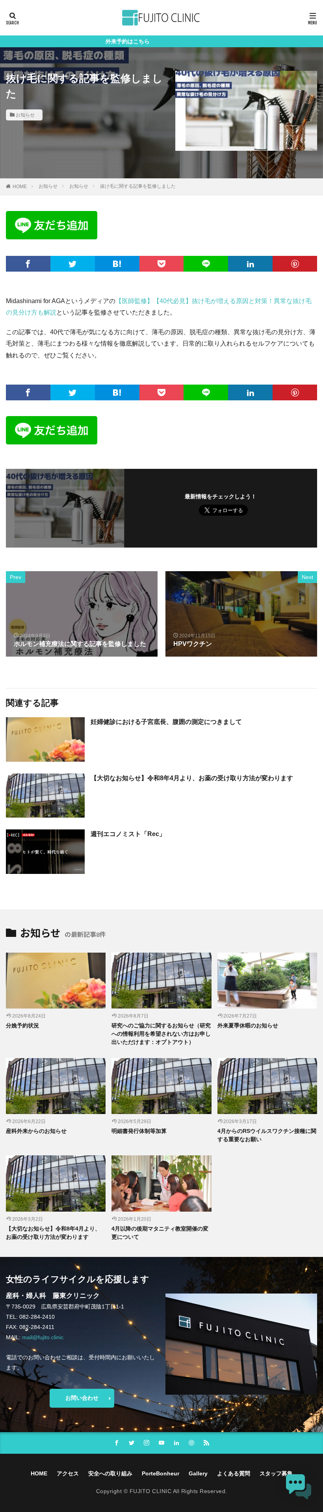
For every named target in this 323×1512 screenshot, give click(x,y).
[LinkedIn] (250, 264)
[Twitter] (72, 264)
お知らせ (25, 115)
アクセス (68, 1473)
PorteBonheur (160, 1473)
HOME (20, 186)
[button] (298, 1487)
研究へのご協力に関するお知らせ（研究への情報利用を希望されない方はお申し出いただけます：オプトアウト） (161, 1033)
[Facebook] (28, 264)
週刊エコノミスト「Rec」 (128, 834)
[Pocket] (161, 264)
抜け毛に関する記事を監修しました (138, 186)
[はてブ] (117, 264)
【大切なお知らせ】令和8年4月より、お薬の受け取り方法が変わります (192, 778)
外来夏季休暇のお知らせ (247, 1025)
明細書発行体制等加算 (139, 1131)
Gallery (198, 1473)
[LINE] (206, 264)
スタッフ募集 (276, 1473)
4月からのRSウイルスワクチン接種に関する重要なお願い (266, 1135)
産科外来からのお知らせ (36, 1131)
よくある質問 (233, 1473)
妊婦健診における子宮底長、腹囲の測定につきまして (166, 721)
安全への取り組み (110, 1473)
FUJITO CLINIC (151, 1491)
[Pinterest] (295, 264)
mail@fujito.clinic (42, 1337)
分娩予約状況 (22, 1025)
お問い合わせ (81, 1398)
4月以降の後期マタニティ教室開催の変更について (159, 1232)
